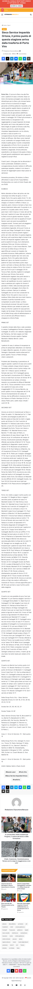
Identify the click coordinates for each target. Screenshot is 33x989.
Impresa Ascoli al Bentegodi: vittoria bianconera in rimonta (8, 885)
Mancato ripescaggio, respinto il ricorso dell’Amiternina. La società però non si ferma (23, 907)
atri (26, 924)
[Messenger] (16, 58)
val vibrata (11, 948)
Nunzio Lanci (11, 772)
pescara (15, 939)
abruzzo (4, 924)
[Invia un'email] (20, 51)
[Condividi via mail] (3, 791)
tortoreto (4, 948)
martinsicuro (15, 933)
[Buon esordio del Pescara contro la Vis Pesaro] (8, 898)
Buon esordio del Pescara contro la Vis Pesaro (7, 905)
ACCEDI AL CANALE (16, 6)
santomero (5, 945)
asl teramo (20, 924)
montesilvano (24, 933)
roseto (14, 942)
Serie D (12, 945)
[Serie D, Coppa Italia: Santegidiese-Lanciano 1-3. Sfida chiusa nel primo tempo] (24, 878)
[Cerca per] (31, 15)
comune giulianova (20, 927)
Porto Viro (23, 772)
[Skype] (16, 787)
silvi (17, 945)
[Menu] (2, 15)
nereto (11, 936)
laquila (26, 930)
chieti (11, 927)
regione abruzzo (6, 942)
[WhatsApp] (20, 58)
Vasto (18, 948)
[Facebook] (3, 58)
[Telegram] (24, 58)
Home (5, 25)
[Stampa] (28, 58)
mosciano (4, 936)
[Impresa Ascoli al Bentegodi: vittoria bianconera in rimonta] (8, 878)
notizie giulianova (19, 936)
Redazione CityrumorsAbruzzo (11, 51)
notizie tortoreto (6, 939)
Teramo (22, 945)
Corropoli (4, 930)
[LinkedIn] (12, 58)
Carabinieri (5, 927)
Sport (8, 25)
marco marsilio (6, 933)
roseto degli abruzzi (23, 942)
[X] (7, 58)
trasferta (17, 779)
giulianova (19, 930)
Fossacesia (12, 930)
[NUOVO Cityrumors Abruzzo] (11, 14)
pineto (20, 939)
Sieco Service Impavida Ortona (16, 776)
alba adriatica (12, 924)
